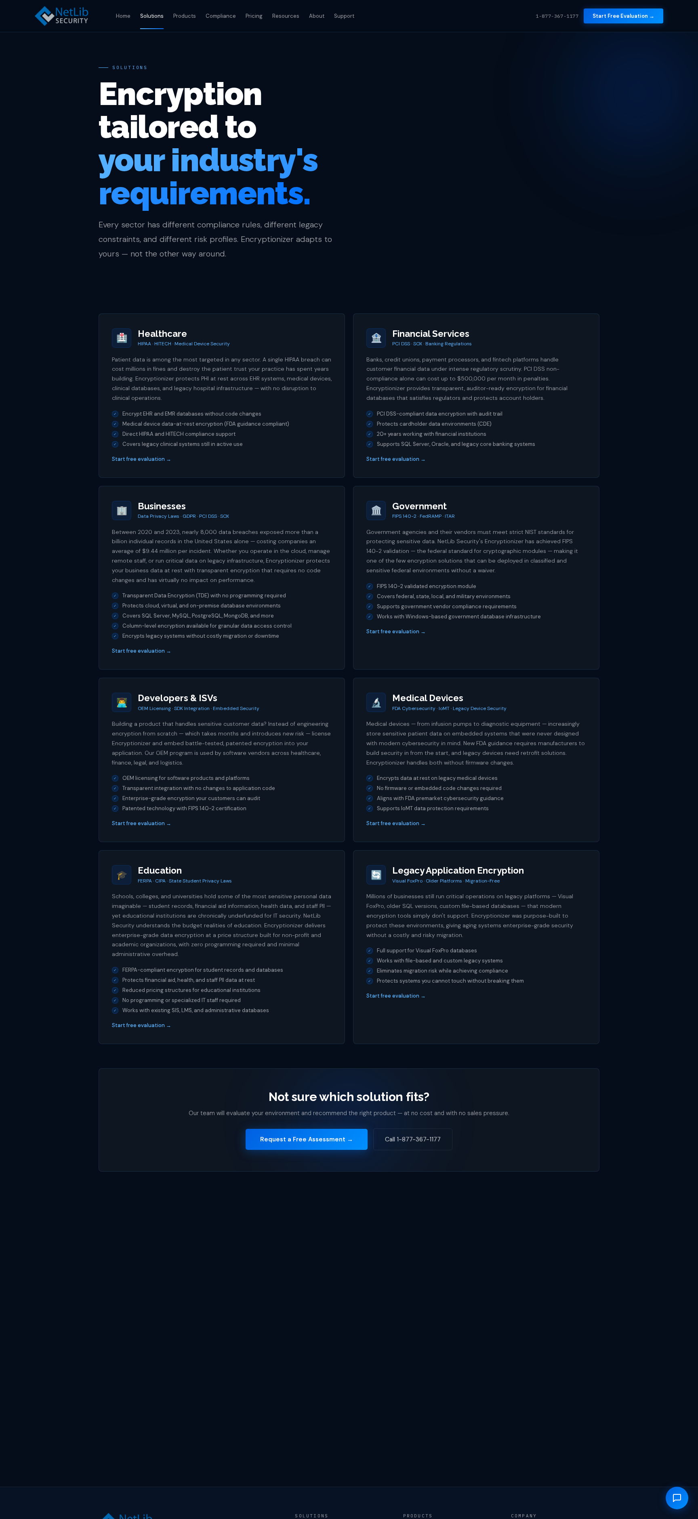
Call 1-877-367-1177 (413, 1139)
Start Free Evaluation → (623, 16)
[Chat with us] (677, 1498)
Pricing (254, 16)
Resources (285, 16)
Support (344, 16)
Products (184, 16)
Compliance (221, 16)
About (316, 16)
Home (123, 16)
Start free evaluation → (141, 459)
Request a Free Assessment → (306, 1139)
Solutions (152, 16)
